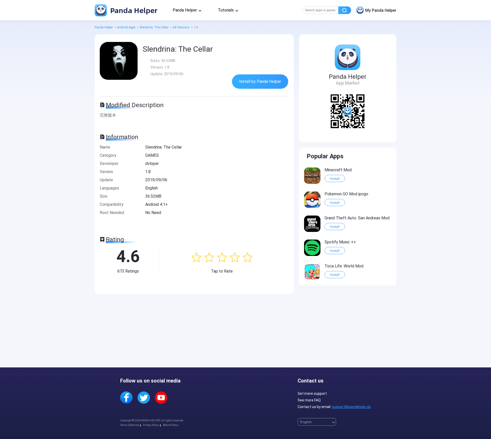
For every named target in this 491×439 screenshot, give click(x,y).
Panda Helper (132, 10)
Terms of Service (129, 425)
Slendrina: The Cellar (154, 27)
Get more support (312, 393)
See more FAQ (309, 400)
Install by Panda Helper (260, 81)
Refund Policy (170, 425)
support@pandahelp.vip (351, 407)
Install (334, 178)
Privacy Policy (151, 425)
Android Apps (126, 27)
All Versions (181, 27)
